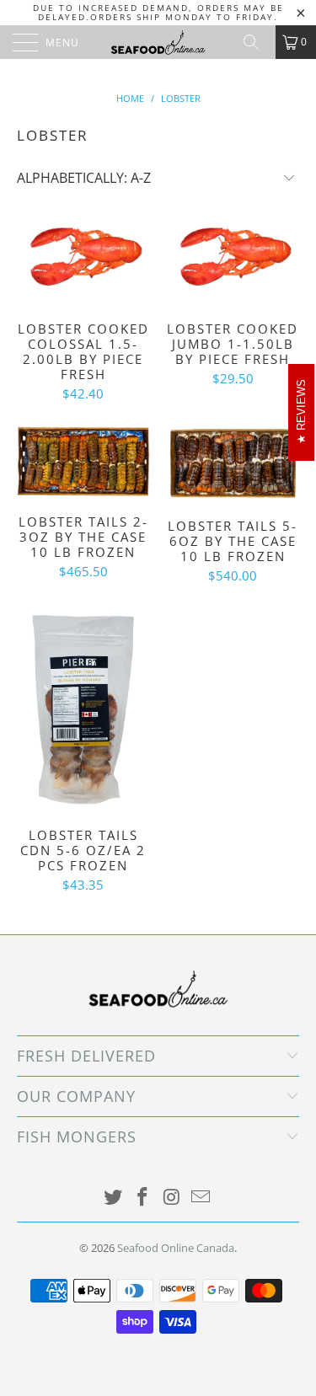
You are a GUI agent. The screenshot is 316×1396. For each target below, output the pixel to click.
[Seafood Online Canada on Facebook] (142, 1197)
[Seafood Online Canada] (158, 42)
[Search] (257, 42)
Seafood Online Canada (175, 1247)
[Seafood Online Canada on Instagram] (172, 1197)
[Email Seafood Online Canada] (201, 1197)
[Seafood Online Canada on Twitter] (113, 1197)
